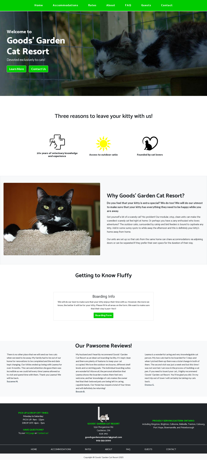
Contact (167, 5)
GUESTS (148, 449)
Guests (146, 5)
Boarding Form (103, 315)
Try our (26, 433)
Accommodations (65, 5)
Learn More (16, 69)
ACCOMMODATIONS (61, 449)
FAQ (128, 5)
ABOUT (109, 449)
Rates (92, 5)
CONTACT (171, 449)
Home (38, 5)
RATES (88, 449)
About (110, 5)
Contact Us (38, 69)
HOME (34, 449)
